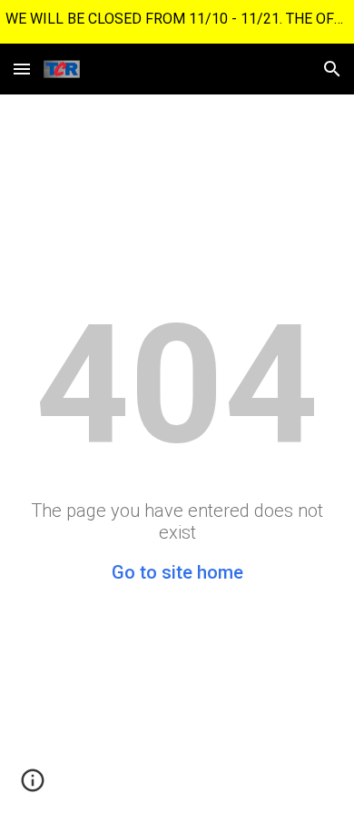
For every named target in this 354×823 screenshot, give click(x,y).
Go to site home (177, 572)
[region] (177, 22)
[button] (22, 69)
